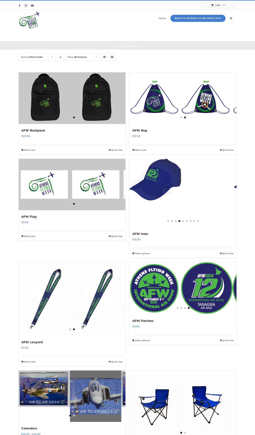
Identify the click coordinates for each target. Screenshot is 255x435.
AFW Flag (29, 216)
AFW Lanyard (32, 342)
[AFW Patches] (183, 288)
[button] (231, 18)
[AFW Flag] (71, 184)
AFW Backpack (33, 130)
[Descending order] (60, 57)
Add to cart (29, 150)
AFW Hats (140, 234)
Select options (142, 253)
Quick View (117, 150)
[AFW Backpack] (71, 98)
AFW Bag (139, 130)
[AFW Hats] (183, 193)
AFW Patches (143, 321)
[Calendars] (71, 396)
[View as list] (112, 57)
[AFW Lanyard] (71, 299)
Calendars (29, 428)
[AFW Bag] (183, 98)
